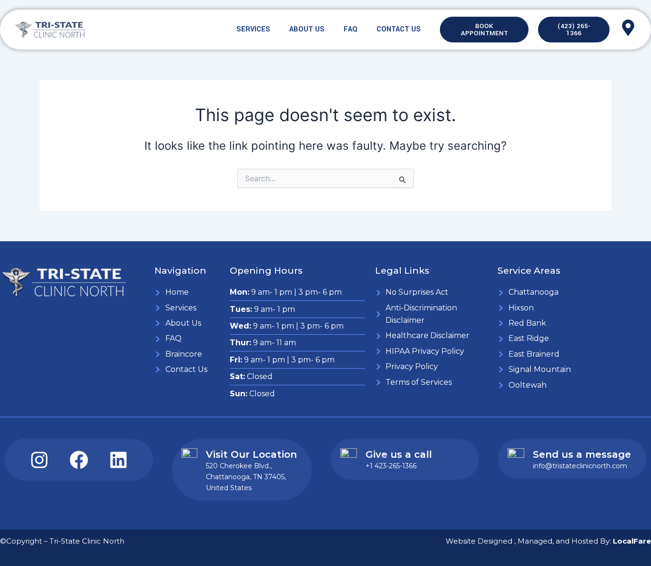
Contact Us (398, 29)
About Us (307, 29)
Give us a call (399, 454)
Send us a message (582, 454)
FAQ (350, 29)
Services (253, 29)
